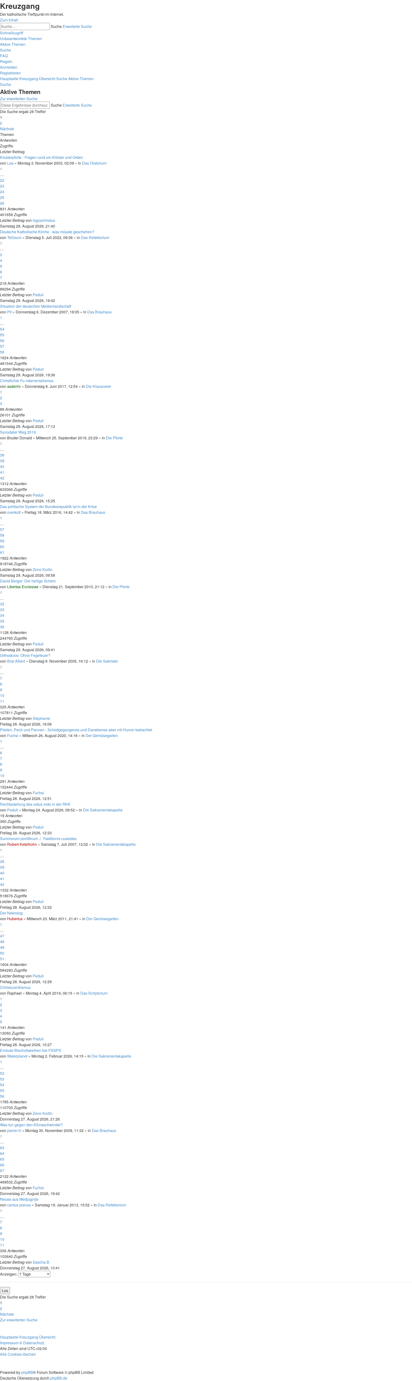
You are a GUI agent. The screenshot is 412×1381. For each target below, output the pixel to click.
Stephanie (41, 718)
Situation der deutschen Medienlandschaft (35, 306)
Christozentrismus (15, 987)
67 (2, 1170)
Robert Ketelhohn (22, 844)
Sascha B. (41, 1262)
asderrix (14, 386)
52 (2, 1073)
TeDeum (14, 237)
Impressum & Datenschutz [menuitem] (22, 1342)
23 (2, 186)
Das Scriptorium (94, 993)
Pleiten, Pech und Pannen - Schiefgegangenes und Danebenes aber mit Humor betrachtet (76, 729)
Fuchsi (12, 735)
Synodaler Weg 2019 (18, 432)
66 (2, 1165)
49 (2, 947)
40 (2, 466)
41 (2, 472)
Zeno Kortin (42, 569)
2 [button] (1, 123)
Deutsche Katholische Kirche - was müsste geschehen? (47, 231)
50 (2, 953)
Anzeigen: (9, 1274)
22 (2, 180)
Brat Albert (16, 661)
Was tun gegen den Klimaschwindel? (31, 1124)
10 (2, 695)
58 (2, 352)
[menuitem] (21, 38)
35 (2, 621)
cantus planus (19, 1205)
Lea (10, 163)
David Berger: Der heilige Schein (28, 581)
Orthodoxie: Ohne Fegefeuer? (25, 655)
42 (2, 478)
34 (2, 615)
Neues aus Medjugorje (19, 1199)
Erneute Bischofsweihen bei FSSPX (30, 1050)
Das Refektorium (95, 237)
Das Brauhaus (99, 312)
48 (2, 941)
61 (2, 552)
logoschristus (44, 220)
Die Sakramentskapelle (103, 810)
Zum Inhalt (9, 20)
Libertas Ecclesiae (22, 586)
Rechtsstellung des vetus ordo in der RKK (35, 804)
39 (2, 460)
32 (2, 604)
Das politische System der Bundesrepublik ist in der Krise (48, 506)
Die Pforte (114, 438)
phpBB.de (58, 1378)
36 (2, 626)
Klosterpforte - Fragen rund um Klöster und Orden (41, 157)
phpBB (27, 1372)
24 (2, 191)
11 (2, 701)
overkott (14, 512)
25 (2, 197)
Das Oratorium (94, 163)
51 (2, 958)
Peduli (38, 294)
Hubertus (15, 918)
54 (2, 329)
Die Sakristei (107, 661)
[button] (7, 128)
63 (2, 1147)
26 (2, 203)
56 (2, 340)
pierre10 (14, 1130)
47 (2, 936)
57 (2, 346)
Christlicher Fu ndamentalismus (26, 380)
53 (2, 1079)
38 (2, 455)
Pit (9, 312)
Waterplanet (17, 1056)
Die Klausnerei (98, 386)
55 (2, 334)
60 (2, 546)
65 (2, 1159)
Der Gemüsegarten (102, 735)
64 (2, 1153)
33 (2, 609)
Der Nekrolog (11, 913)
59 (2, 541)
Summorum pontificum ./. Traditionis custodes (38, 838)
